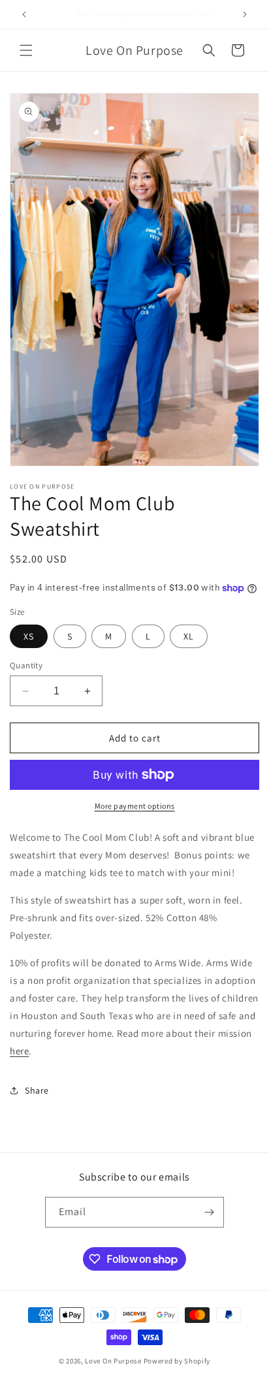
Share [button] (37, 1090)
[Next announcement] (244, 14)
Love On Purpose (113, 1360)
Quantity (26, 665)
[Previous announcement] (24, 14)
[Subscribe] (209, 1212)
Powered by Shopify (177, 1360)
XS (29, 636)
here (19, 1051)
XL (188, 636)
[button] (26, 50)
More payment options (135, 806)
